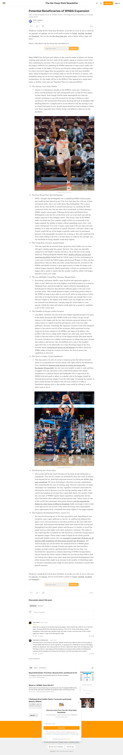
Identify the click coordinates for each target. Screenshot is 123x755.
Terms (66, 742)
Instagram (35, 36)
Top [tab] (31, 668)
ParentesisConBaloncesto (40, 640)
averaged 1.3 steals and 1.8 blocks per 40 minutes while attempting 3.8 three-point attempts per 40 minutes (64, 539)
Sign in (117, 3)
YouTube (81, 33)
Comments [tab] (33, 606)
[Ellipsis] (93, 622)
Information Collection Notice (61, 734)
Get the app (70, 747)
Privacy (61, 742)
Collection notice (74, 742)
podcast (44, 33)
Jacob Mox (39, 691)
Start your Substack (57, 747)
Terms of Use (70, 732)
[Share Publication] (101, 3)
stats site (35, 33)
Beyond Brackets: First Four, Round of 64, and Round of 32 (53, 673)
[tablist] (36, 606)
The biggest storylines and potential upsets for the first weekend (49, 675)
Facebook (88, 33)
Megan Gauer (40, 677)
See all (32, 715)
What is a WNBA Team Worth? (41, 685)
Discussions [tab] (42, 668)
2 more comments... (34, 658)
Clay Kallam (36, 622)
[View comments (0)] (46, 680)
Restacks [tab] (40, 606)
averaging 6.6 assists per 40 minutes (61, 347)
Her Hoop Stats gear (59, 36)
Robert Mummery (38, 20)
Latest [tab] (35, 668)
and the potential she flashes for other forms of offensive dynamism (62, 502)
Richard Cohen (41, 708)
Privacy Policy (75, 734)
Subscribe (108, 3)
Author (35, 624)
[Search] (97, 3)
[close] (78, 702)
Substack (52, 751)
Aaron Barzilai (49, 691)
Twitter (74, 33)
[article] (61, 676)
